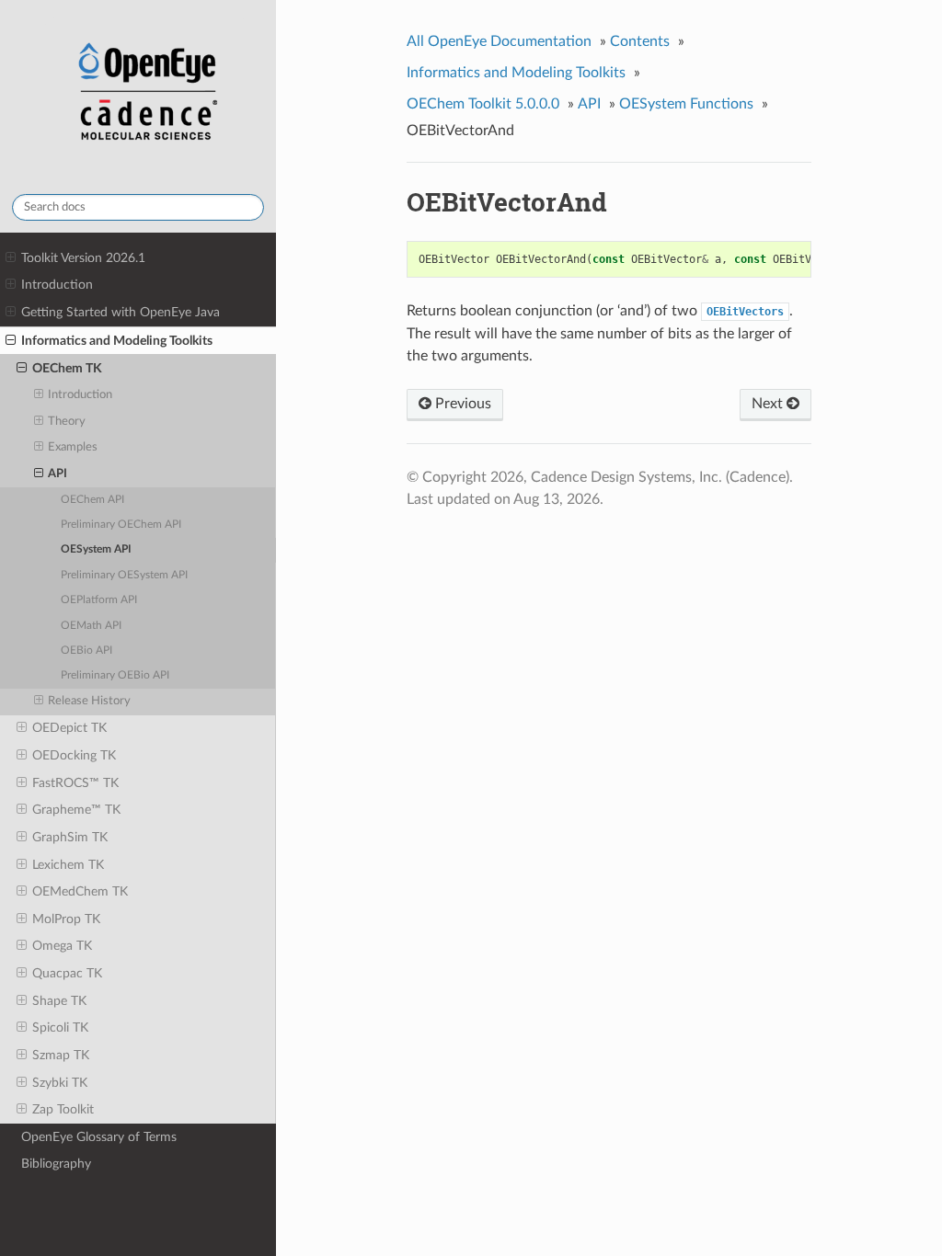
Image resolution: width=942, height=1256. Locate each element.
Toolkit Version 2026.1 (83, 258)
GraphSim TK (70, 837)
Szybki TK (59, 1083)
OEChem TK (67, 368)
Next (769, 403)
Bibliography (56, 1163)
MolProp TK (66, 919)
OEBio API (86, 650)
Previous (461, 403)
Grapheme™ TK (76, 809)
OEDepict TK (69, 728)
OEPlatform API (99, 600)
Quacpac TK (67, 973)
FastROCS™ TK (75, 783)
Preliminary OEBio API (115, 675)
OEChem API (92, 500)
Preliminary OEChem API (121, 525)
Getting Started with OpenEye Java (120, 312)
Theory (67, 422)
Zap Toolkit (63, 1109)
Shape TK (59, 1001)
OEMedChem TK (80, 891)
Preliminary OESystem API (124, 575)
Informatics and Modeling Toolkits (117, 341)
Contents (640, 41)
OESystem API (96, 549)
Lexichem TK (68, 865)
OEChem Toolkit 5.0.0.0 (483, 104)
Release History (89, 701)
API (57, 474)
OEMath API (91, 626)
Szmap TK (60, 1055)
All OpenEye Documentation (499, 41)
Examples (73, 447)
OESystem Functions (686, 104)
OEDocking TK (74, 755)
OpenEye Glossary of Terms (99, 1137)
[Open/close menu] (11, 258)
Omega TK (62, 946)
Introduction (57, 284)
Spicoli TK (60, 1027)
